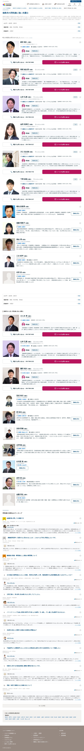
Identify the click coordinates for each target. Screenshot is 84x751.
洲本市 (23, 448)
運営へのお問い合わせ (10, 744)
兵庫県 (19, 432)
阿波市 (27, 717)
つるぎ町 (22, 719)
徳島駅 (34, 46)
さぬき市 (24, 465)
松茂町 (74, 717)
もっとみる (42, 705)
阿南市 (28, 320)
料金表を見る (35, 50)
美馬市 (31, 717)
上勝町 (42, 717)
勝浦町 (38, 717)
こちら (31, 37)
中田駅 (31, 399)
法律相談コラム (8, 737)
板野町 (14, 719)
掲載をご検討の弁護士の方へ (40, 741)
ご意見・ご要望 (37, 733)
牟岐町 (63, 717)
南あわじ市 (24, 432)
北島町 (6, 719)
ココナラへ (6, 1)
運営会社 (63, 733)
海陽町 (70, 717)
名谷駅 (32, 432)
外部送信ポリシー (38, 739)
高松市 (28, 345)
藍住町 (10, 719)
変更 (79, 23)
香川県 (24, 345)
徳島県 (24, 46)
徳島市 (28, 46)
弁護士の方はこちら (75, 1)
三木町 (23, 481)
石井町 (51, 717)
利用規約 (35, 735)
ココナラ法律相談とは (10, 733)
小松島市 (24, 399)
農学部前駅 (31, 481)
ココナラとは (7, 739)
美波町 (67, 717)
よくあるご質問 (8, 741)
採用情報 (63, 735)
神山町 (55, 717)
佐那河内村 (47, 717)
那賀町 (59, 717)
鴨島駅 (31, 415)
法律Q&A (6, 735)
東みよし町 (27, 719)
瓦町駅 (34, 345)
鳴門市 (10, 717)
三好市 (34, 717)
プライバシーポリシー (39, 737)
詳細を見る (76, 213)
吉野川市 (24, 415)
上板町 (17, 719)
